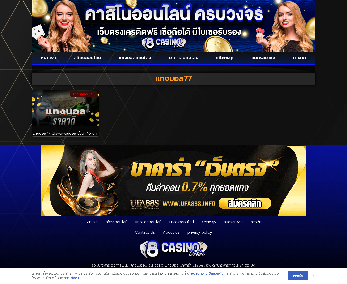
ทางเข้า (299, 57)
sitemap (224, 57)
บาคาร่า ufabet (192, 265)
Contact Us (145, 232)
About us (171, 232)
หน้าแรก (48, 57)
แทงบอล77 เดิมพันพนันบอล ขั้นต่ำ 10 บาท (65, 133)
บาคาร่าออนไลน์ (184, 57)
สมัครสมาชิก (263, 57)
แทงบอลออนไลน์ (135, 57)
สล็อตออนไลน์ (87, 57)
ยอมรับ (297, 275)
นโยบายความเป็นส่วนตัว (205, 273)
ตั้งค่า (75, 278)
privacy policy (199, 232)
